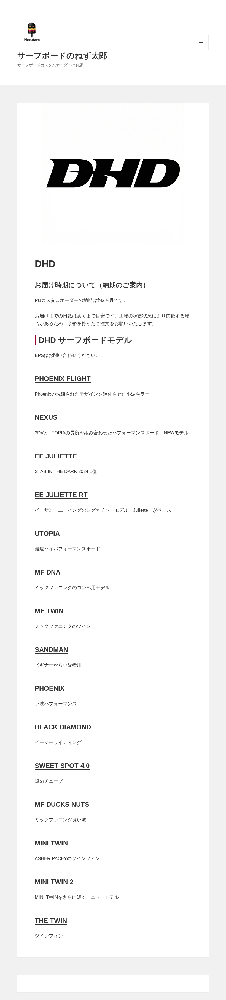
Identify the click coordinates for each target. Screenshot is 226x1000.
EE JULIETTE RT (61, 494)
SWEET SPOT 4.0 (62, 765)
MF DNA (47, 572)
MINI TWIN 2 (54, 882)
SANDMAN (51, 649)
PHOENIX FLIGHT (63, 378)
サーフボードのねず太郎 (62, 55)
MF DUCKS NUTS (62, 804)
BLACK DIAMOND (63, 727)
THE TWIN (51, 920)
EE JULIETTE (56, 456)
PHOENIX (49, 688)
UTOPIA (47, 533)
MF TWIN (49, 611)
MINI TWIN (51, 843)
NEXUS (46, 417)
